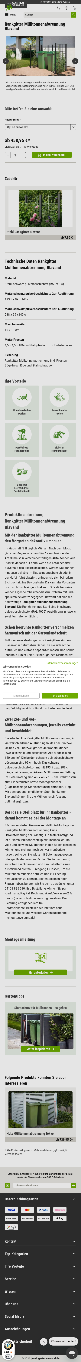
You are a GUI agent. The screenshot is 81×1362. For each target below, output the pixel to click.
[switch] (8, 1357)
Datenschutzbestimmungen (62, 663)
